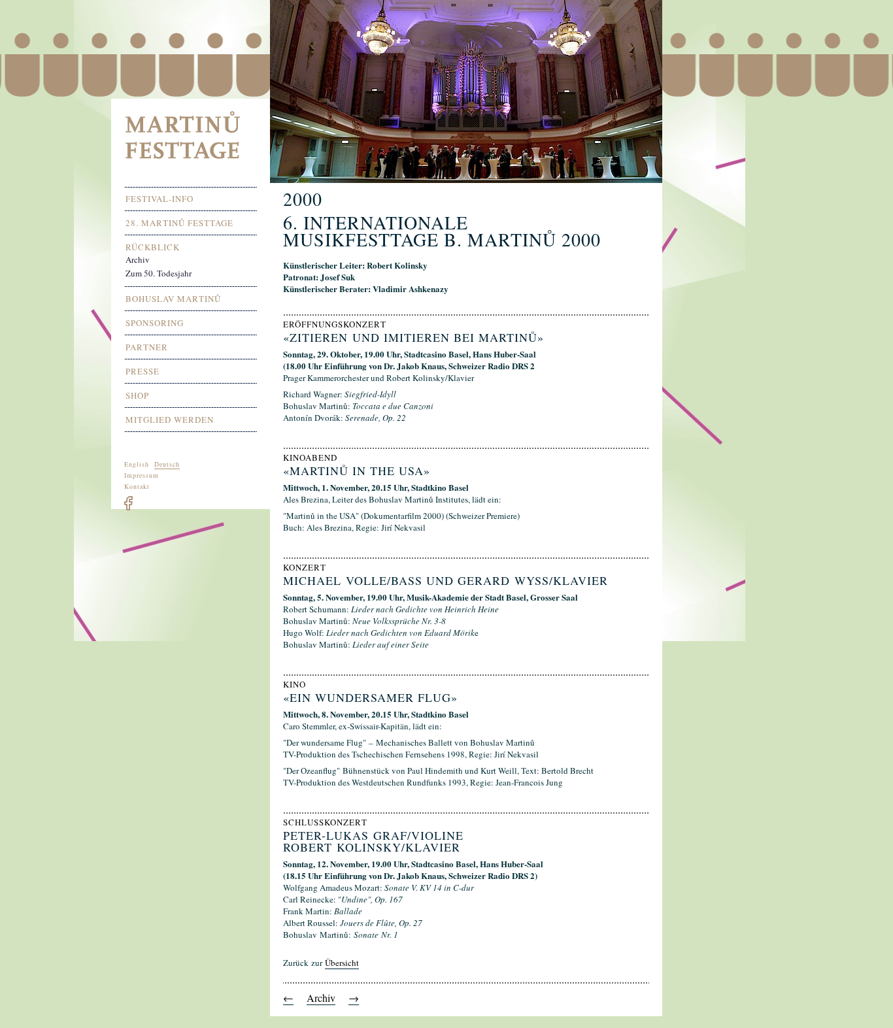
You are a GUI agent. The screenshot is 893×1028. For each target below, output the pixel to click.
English (136, 464)
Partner (147, 347)
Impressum (141, 475)
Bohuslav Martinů (173, 299)
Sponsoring (155, 323)
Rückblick (153, 247)
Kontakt (137, 486)
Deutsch (167, 464)
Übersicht (342, 963)
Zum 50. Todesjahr (159, 273)
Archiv (321, 997)
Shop (137, 395)
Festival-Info (160, 199)
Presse (143, 371)
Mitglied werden (170, 419)
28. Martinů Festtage (179, 223)
